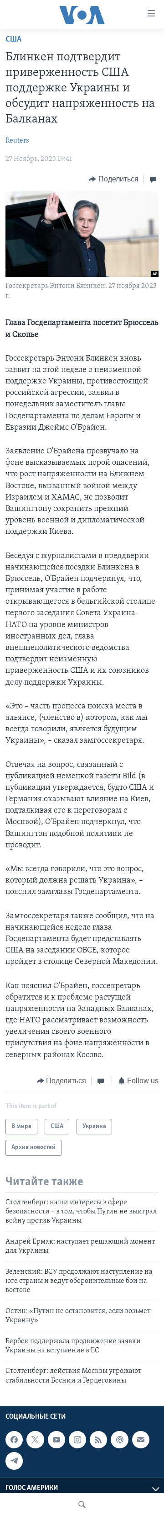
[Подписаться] (140, 1439)
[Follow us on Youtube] (56, 1439)
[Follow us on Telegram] (14, 1460)
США (13, 40)
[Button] (113, 179)
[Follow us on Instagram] (77, 1439)
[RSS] (98, 1439)
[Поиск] (82, 1504)
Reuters (17, 140)
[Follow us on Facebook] (14, 1439)
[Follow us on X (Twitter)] (35, 1439)
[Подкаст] (119, 1439)
